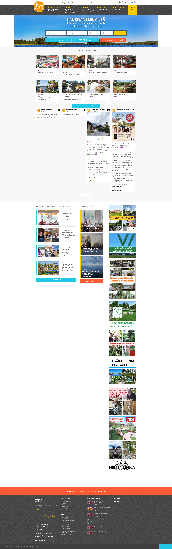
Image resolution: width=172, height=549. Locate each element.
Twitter (116, 502)
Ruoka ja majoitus (66, 508)
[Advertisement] (86, 481)
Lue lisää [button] (40, 546)
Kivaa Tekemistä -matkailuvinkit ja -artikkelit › (41, 526)
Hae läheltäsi (59, 40)
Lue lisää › (37, 509)
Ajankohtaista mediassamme (69, 531)
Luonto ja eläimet (66, 501)
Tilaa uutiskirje (66, 526)
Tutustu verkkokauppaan (107, 3)
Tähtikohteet (87, 40)
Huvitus (64, 503)
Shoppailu (64, 505)
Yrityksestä (65, 3)
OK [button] (166, 546)
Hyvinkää (101, 515)
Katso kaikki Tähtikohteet (84, 106)
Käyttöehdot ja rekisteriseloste (70, 536)
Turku (100, 532)
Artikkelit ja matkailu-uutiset (89, 3)
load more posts (86, 195)
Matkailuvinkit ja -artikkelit (115, 40)
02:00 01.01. (117, 506)
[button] (49, 113)
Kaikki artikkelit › (56, 280)
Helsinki (99, 520)
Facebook (117, 498)
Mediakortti (75, 3)
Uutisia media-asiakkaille (68, 520)
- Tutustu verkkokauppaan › (87, 491)
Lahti (98, 527)
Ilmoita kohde (65, 525)
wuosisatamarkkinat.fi (118, 186)
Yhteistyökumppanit (67, 534)
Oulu (102, 509)
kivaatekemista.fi (116, 190)
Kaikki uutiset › (91, 281)
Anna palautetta (66, 528)
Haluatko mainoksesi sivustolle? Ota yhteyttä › (44, 534)
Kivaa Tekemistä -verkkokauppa (70, 522)
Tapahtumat (65, 506)
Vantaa (100, 503)
